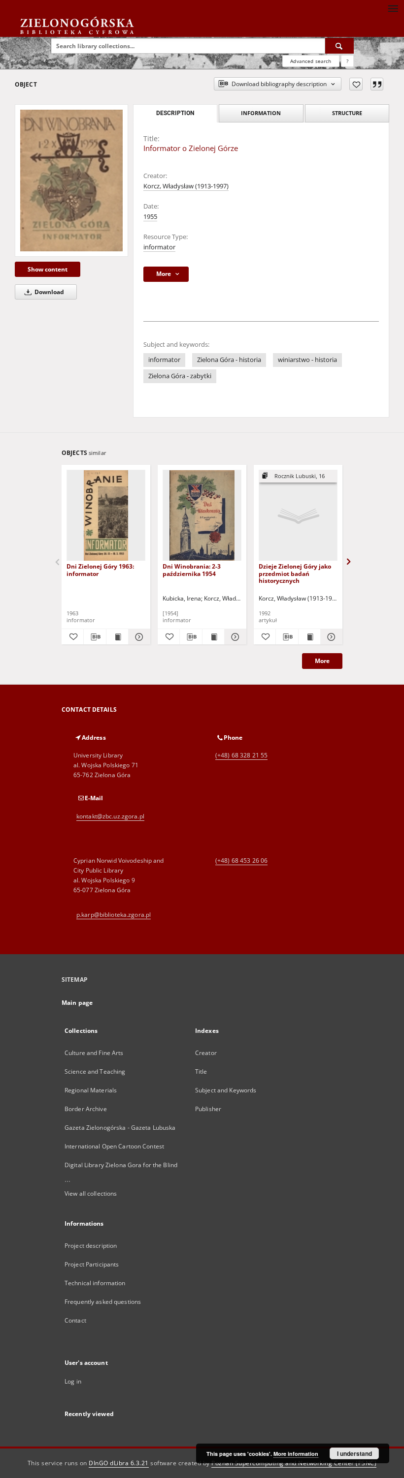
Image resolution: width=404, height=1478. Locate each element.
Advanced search (310, 61)
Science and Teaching (95, 1071)
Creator (206, 1053)
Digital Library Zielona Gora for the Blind (121, 1165)
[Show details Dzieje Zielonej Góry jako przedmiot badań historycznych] (330, 637)
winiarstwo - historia (307, 360)
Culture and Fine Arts (94, 1053)
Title (201, 1071)
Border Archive (86, 1109)
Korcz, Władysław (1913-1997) (186, 186)
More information (295, 1453)
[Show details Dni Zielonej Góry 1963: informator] (138, 637)
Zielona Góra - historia (229, 360)
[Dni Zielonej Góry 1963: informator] (106, 515)
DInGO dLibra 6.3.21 (119, 1463)
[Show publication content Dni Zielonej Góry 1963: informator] (117, 637)
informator (159, 247)
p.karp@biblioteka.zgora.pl (113, 914)
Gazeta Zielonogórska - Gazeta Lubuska (120, 1127)
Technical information (95, 1283)
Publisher (208, 1109)
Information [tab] (261, 113)
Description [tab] (175, 113)
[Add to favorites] (356, 84)
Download (48, 292)
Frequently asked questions (103, 1301)
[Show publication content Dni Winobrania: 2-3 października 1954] (213, 637)
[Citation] (376, 84)
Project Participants (92, 1264)
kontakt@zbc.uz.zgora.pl (110, 816)
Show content (47, 269)
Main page (77, 1002)
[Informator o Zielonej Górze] (71, 180)
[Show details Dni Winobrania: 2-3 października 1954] (234, 637)
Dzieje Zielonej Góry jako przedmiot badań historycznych (295, 573)
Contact (75, 1320)
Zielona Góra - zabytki (179, 376)
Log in (73, 1381)
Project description (91, 1245)
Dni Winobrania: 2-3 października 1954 (192, 569)
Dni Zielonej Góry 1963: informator (100, 569)
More (322, 661)
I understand (354, 1453)
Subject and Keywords (225, 1090)
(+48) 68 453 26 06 (241, 860)
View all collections (91, 1193)
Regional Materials (91, 1090)
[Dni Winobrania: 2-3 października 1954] (202, 515)
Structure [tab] (347, 113)
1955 (150, 216)
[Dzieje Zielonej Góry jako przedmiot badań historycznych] (298, 515)
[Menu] (393, 8)
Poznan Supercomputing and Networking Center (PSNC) (293, 1463)
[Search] (339, 46)
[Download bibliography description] (94, 637)
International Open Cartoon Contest (114, 1146)
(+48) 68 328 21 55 (241, 755)
